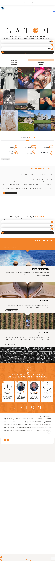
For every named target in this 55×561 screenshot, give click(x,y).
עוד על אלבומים (10, 282)
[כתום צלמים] (27, 2)
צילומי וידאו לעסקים (11, 347)
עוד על (10, 196)
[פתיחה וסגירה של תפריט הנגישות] (2, 7)
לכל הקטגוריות (6, 162)
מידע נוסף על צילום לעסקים (10, 250)
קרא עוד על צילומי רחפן (12, 313)
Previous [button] (54, 13)
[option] (27, 15)
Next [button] (0, 13)
